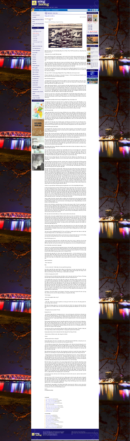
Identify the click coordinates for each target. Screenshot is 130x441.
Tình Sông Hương (35, 95)
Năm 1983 (90, 25)
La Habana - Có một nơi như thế (51, 426)
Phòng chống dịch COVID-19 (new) (38, 20)
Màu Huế (47, 404)
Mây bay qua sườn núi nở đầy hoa (52, 407)
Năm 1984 (90, 26)
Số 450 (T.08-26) (89, 23)
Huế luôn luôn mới (36, 15)
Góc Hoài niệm (35, 80)
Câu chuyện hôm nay (36, 48)
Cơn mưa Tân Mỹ (49, 419)
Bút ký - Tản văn (36, 33)
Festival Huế (34, 52)
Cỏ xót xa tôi (48, 423)
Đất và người (34, 67)
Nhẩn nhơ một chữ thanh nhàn (51, 427)
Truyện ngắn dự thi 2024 (37, 31)
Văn (38, 27)
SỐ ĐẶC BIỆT (35, 82)
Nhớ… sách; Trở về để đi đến (51, 400)
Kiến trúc (34, 54)
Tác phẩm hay (35, 89)
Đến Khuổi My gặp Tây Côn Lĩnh (52, 422)
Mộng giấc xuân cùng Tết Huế (51, 403)
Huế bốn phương (35, 69)
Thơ (33, 43)
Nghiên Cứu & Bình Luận (37, 46)
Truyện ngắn (35, 38)
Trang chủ (34, 12)
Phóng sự (34, 29)
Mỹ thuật (34, 61)
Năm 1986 (90, 29)
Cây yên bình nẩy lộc (50, 424)
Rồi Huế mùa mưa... (49, 411)
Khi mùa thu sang (49, 415)
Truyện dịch (35, 40)
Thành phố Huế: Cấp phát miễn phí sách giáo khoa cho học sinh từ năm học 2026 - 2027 (94, 65)
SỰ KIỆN (34, 17)
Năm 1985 (90, 28)
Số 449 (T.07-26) (95, 23)
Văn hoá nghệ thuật (36, 50)
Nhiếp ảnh (34, 63)
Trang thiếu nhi (35, 78)
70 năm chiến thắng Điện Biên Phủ (38, 24)
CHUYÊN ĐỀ (35, 85)
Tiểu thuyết (35, 36)
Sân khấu (34, 59)
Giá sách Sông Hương (36, 87)
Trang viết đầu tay (36, 76)
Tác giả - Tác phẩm (36, 97)
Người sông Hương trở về (50, 417)
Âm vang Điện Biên (49, 399)
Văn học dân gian (35, 65)
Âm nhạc (34, 56)
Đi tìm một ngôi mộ (49, 416)
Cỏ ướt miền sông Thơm (50, 408)
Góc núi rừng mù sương (50, 401)
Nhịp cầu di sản (35, 74)
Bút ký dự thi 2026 (36, 34)
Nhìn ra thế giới (35, 72)
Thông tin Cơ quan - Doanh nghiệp (37, 92)
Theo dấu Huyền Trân (50, 420)
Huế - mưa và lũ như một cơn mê (52, 405)
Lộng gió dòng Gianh (50, 409)
